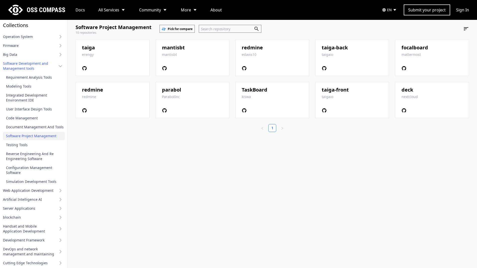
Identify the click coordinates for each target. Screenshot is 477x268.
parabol (171, 89)
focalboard (414, 47)
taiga (88, 47)
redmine (252, 47)
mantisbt (173, 47)
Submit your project (427, 10)
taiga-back (335, 47)
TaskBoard (254, 89)
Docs (80, 10)
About (216, 10)
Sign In (462, 10)
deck (407, 89)
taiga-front (335, 89)
